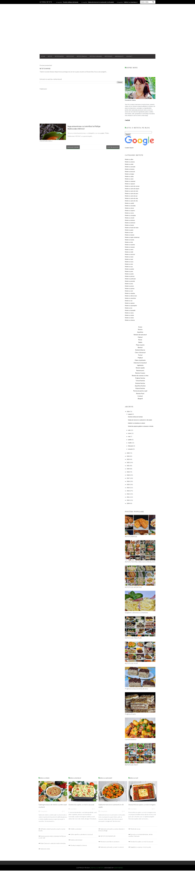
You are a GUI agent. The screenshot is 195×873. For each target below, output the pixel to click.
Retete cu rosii (129, 291)
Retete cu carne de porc (131, 193)
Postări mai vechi (113, 147)
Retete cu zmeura (130, 320)
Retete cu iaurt (129, 232)
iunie (129, 433)
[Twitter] (126, 120)
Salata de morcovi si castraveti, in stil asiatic (101, 2)
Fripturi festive (140, 388)
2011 (128, 497)
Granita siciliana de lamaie (70, 2)
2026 (128, 411)
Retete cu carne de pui (131, 196)
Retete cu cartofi (129, 203)
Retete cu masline (130, 244)
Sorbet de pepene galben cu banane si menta (140, 426)
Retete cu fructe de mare (131, 227)
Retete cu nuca (129, 261)
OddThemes (118, 868)
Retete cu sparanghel (131, 305)
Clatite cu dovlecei (75, 829)
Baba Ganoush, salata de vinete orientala (53, 843)
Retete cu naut (129, 259)
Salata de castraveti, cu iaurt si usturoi (112, 847)
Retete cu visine (129, 318)
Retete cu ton (128, 308)
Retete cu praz (129, 283)
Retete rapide (59, 56)
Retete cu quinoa (129, 288)
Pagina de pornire (73, 147)
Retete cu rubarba (130, 293)
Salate (140, 342)
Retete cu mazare (130, 247)
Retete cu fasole (129, 225)
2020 (128, 469)
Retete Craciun (82, 56)
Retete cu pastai (129, 269)
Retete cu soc (128, 300)
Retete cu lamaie (129, 235)
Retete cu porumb (130, 281)
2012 (128, 494)
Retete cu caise (129, 179)
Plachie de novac (135, 829)
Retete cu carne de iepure (132, 188)
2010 (128, 500)
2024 (128, 456)
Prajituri (140, 357)
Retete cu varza (129, 313)
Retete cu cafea (129, 176)
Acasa (43, 56)
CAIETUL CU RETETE (97, 12)
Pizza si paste (140, 345)
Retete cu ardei (129, 164)
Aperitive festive (140, 386)
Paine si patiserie (140, 360)
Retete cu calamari (130, 181)
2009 (128, 503)
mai (129, 436)
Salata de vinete (45, 849)
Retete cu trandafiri (130, 310)
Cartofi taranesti (130, 739)
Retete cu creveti (129, 218)
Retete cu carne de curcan (132, 186)
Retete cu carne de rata (131, 198)
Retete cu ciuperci (130, 210)
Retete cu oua (129, 266)
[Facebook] (125, 120)
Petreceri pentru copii (140, 391)
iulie (129, 430)
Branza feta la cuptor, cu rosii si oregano (141, 805)
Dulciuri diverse (140, 350)
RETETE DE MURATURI (107, 836)
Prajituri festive (140, 378)
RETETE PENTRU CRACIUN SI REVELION (140, 562)
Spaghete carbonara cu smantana (136, 612)
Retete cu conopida (130, 215)
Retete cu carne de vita (131, 201)
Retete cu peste (129, 274)
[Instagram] (127, 120)
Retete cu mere (129, 249)
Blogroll (140, 398)
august (130, 414)
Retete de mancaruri (140, 334)
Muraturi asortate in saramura (109, 841)
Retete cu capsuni (130, 184)
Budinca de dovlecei (76, 840)
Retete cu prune (129, 286)
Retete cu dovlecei (130, 223)
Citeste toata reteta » (46, 141)
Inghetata (140, 365)
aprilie (130, 439)
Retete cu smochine (130, 298)
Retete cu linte (129, 242)
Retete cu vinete (129, 315)
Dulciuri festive (140, 383)
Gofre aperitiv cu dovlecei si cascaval (81, 834)
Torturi (140, 355)
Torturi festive (140, 380)
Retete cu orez (129, 264)
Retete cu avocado (130, 166)
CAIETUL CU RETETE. (97, 868)
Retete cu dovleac (130, 220)
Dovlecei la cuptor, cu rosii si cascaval (81, 805)
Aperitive (140, 332)
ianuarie (130, 449)
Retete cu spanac (130, 303)
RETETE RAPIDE (45, 68)
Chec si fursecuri (140, 352)
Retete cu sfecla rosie (131, 296)
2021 (128, 465)
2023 (128, 459)
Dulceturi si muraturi (140, 363)
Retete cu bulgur (129, 174)
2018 (128, 475)
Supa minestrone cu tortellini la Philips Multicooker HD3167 (84, 127)
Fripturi (140, 337)
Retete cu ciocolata (130, 205)
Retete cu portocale (130, 279)
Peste (140, 340)
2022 (128, 462)
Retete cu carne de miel (131, 191)
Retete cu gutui (129, 230)
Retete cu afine (129, 159)
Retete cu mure (129, 257)
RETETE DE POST (131, 663)
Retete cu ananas (130, 162)
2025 (128, 453)
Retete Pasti (108, 56)
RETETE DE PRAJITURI (133, 638)
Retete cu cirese (129, 208)
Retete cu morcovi (130, 254)
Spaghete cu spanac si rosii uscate (140, 847)
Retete (50, 56)
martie (130, 443)
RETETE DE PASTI (131, 765)
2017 (128, 478)
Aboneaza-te (119, 56)
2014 (128, 487)
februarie (130, 446)
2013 (128, 491)
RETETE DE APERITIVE (133, 587)
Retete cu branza (129, 169)
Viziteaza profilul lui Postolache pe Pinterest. (128, 852)
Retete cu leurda (129, 240)
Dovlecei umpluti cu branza (78, 845)
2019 (128, 472)
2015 (128, 484)
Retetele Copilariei (96, 56)
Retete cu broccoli (130, 171)
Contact (129, 56)
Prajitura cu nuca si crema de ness (136, 689)
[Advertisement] (97, 36)
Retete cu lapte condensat (132, 237)
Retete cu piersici (129, 276)
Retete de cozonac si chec (140, 375)
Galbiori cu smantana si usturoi (136, 423)
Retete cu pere (129, 271)
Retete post (70, 56)
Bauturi (140, 347)
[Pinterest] (129, 120)
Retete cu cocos (129, 213)
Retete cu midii (129, 252)
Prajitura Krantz (130, 714)
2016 (128, 481)
